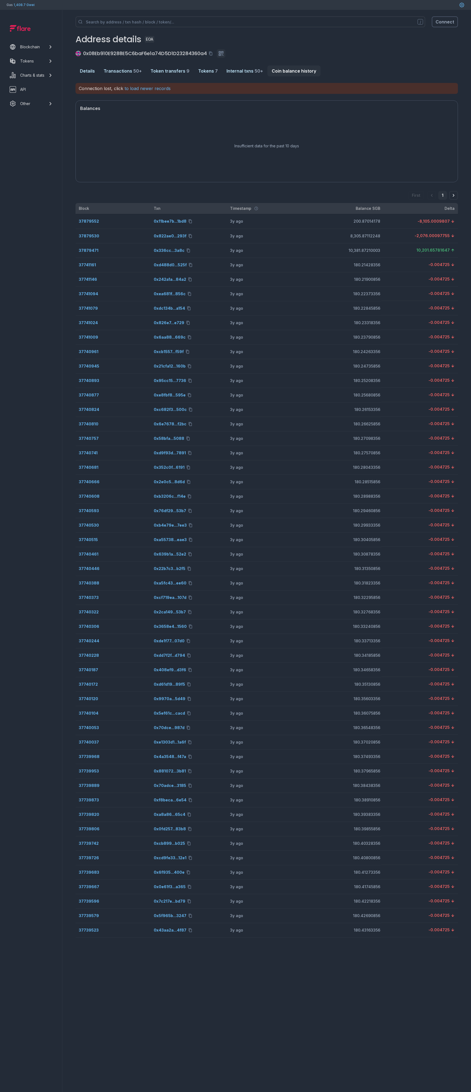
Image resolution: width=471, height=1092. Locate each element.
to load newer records (148, 88)
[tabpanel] (267, 510)
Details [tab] (87, 71)
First (416, 195)
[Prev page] (431, 195)
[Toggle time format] (256, 208)
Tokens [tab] (208, 71)
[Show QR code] (221, 53)
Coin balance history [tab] (294, 71)
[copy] (212, 53)
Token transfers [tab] (169, 71)
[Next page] (453, 195)
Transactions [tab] (123, 71)
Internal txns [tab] (245, 71)
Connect (445, 22)
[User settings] (461, 5)
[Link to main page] (20, 28)
